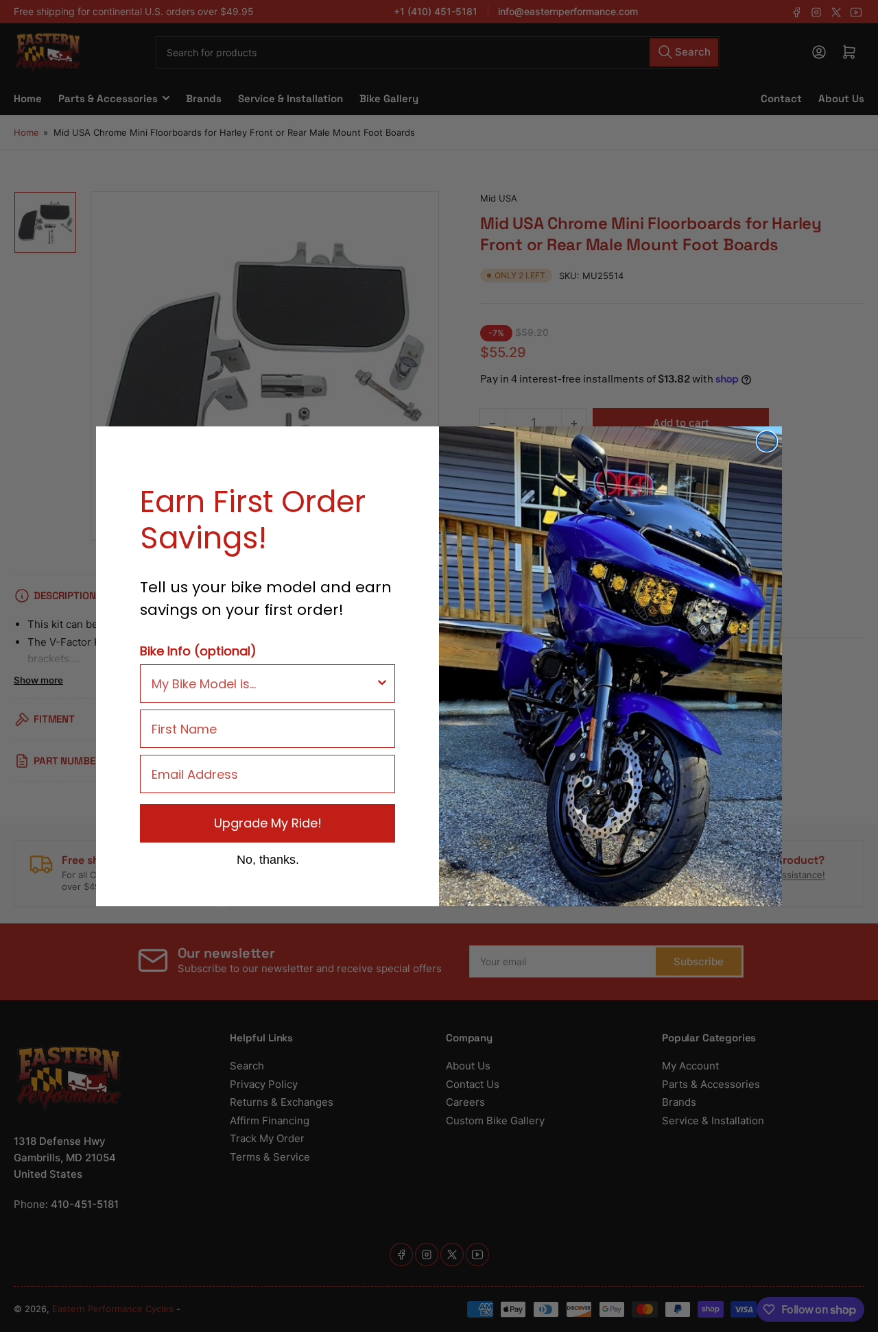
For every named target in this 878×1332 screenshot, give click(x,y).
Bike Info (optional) (198, 650)
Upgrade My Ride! (268, 823)
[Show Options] (382, 683)
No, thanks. (268, 858)
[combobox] (263, 683)
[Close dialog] (766, 441)
